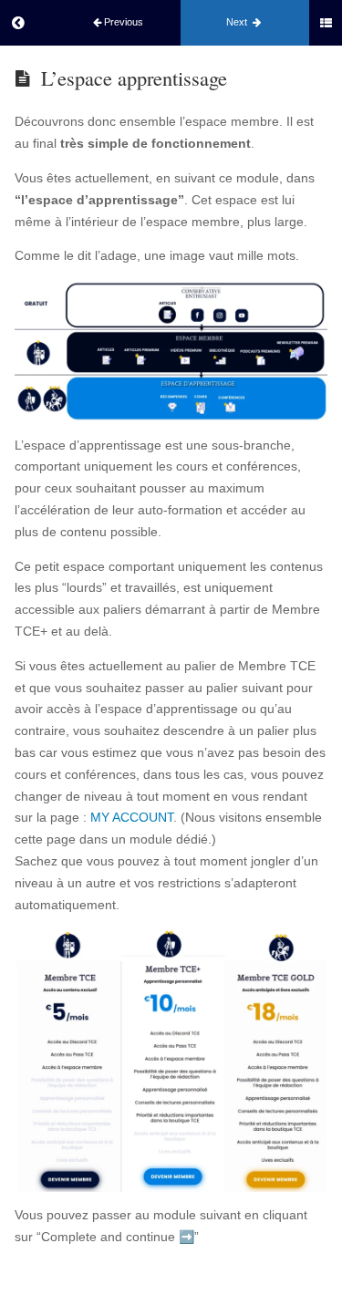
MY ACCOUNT (131, 817)
